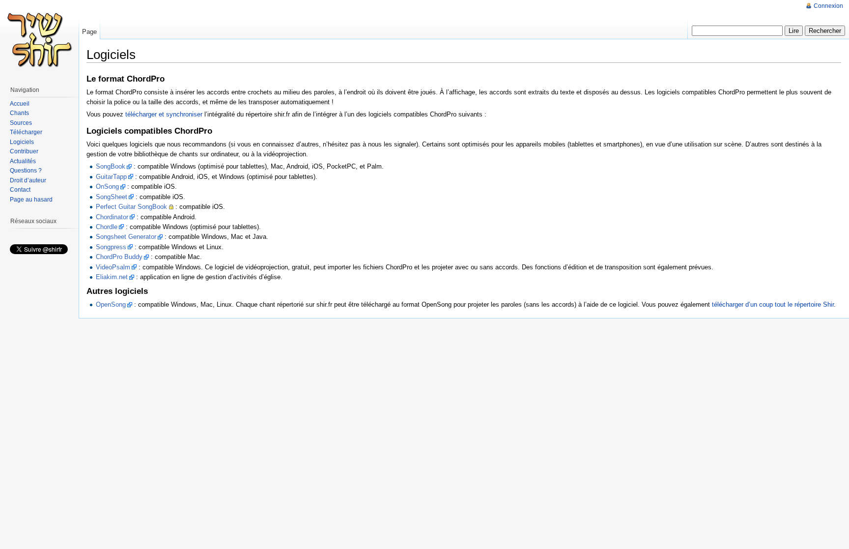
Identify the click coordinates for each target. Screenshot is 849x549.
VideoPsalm (113, 267)
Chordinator (112, 217)
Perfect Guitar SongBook (131, 206)
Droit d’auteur (28, 180)
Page (89, 31)
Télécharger (26, 132)
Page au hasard (31, 199)
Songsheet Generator (126, 236)
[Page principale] (39, 39)
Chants (19, 113)
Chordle (106, 227)
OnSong (107, 186)
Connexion (828, 5)
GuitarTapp (111, 176)
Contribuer (24, 151)
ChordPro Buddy (119, 256)
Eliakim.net (112, 277)
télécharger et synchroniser (163, 114)
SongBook (110, 166)
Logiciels (22, 142)
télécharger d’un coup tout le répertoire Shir (773, 304)
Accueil (19, 103)
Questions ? (26, 170)
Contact (20, 189)
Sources (21, 122)
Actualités (23, 161)
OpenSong (111, 304)
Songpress (111, 247)
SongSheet (111, 197)
